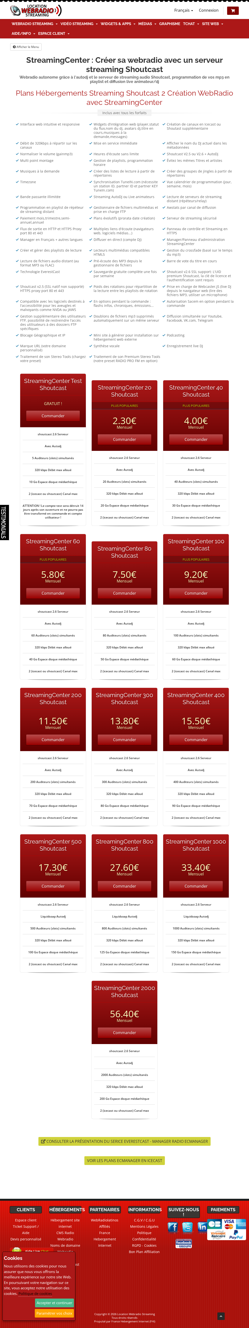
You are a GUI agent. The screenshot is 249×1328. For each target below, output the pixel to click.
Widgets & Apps (117, 24)
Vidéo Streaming (78, 24)
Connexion (209, 10)
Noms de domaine (65, 1245)
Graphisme (169, 24)
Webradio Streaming (33, 24)
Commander (53, 415)
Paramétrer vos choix (54, 1313)
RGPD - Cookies (144, 1245)
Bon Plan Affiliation (144, 1251)
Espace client (52, 33)
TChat (190, 24)
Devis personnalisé (25, 1239)
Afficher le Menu (27, 47)
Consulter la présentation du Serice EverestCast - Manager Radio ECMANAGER (126, 1141)
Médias (146, 24)
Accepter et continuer (54, 1302)
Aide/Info (22, 33)
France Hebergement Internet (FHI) (133, 1321)
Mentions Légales (144, 1226)
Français (182, 10)
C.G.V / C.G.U (144, 1220)
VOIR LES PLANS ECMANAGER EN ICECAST (124, 1160)
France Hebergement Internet (105, 1239)
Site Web (211, 24)
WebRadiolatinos (104, 1220)
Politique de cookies (35, 1293)
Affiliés (104, 1226)
